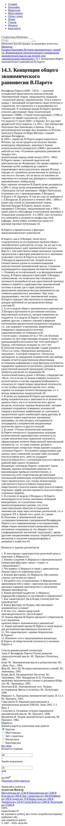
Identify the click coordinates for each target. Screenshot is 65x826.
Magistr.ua (6, 46)
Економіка (14, 7)
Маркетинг (14, 10)
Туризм (12, 22)
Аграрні (12, 4)
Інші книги (14, 28)
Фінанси (13, 25)
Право (11, 19)
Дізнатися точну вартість (15, 780)
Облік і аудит (15, 16)
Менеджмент (15, 13)
